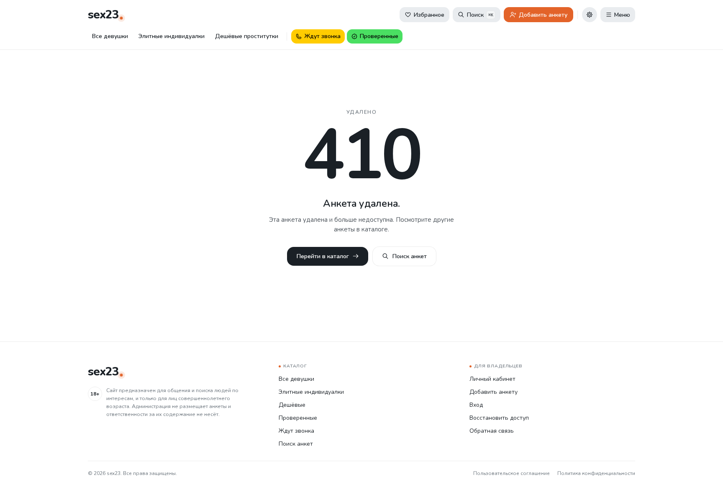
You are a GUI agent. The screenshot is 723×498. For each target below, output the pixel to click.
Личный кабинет (492, 379)
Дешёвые (292, 405)
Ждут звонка (296, 431)
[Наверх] (705, 480)
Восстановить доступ (499, 418)
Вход (476, 405)
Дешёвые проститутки (246, 36)
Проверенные (298, 418)
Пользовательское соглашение (511, 473)
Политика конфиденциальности (596, 473)
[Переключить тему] (589, 14)
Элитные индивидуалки (171, 36)
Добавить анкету (493, 392)
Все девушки (110, 36)
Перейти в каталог (322, 256)
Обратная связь (491, 431)
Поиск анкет (409, 256)
